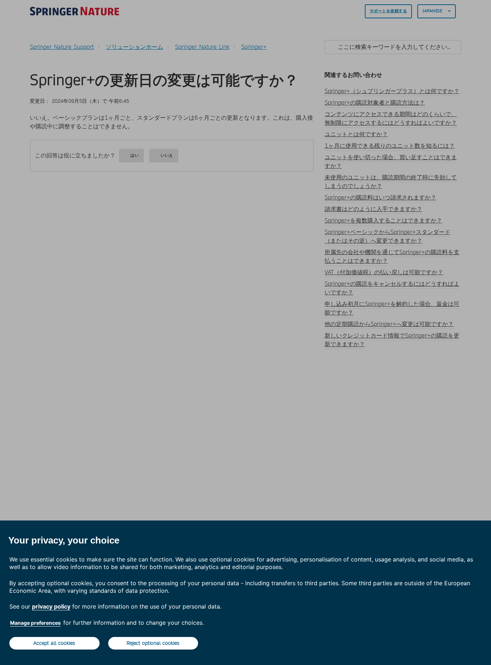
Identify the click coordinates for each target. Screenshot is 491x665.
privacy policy (51, 606)
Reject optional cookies (153, 643)
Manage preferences (35, 623)
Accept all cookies (54, 643)
